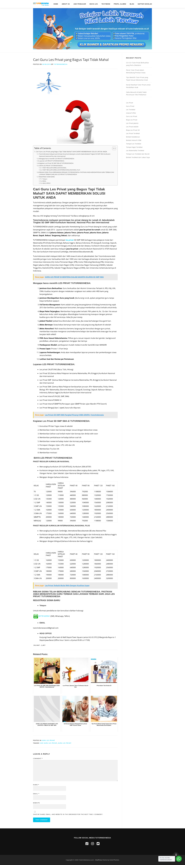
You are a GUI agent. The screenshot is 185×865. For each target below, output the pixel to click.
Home (56, 4)
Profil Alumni (120, 4)
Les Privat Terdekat (133, 133)
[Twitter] (98, 843)
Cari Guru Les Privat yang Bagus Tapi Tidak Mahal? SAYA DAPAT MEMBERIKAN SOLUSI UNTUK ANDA (71, 152)
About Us (66, 4)
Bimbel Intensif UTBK (133, 140)
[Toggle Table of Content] (113, 148)
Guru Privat (130, 106)
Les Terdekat (130, 110)
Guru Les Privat (48, 740)
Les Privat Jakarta (132, 123)
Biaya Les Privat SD (133, 130)
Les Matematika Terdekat (135, 150)
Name (36, 785)
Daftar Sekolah (145, 4)
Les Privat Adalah (132, 127)
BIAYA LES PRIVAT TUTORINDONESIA (51, 166)
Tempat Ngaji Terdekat (134, 147)
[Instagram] (92, 843)
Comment (38, 758)
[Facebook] (87, 843)
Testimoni (105, 4)
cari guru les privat (48, 743)
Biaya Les (94, 4)
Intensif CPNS (131, 113)
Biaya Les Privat (131, 120)
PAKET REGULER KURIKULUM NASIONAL (54, 168)
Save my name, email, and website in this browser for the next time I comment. (68, 814)
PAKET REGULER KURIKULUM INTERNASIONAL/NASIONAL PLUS (61, 170)
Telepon (44, 179)
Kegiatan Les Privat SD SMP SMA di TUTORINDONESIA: (56, 163)
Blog (132, 4)
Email (36, 794)
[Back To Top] (176, 855)
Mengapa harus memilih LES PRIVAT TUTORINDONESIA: (56, 159)
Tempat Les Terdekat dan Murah (138, 154)
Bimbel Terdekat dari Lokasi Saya (138, 157)
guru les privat (64, 743)
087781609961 (44, 616)
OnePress (98, 860)
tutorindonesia (60, 64)
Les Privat (129, 103)
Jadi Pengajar (79, 4)
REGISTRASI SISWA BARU (47, 177)
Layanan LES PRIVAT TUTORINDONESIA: (51, 161)
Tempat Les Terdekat (133, 144)
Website (36, 803)
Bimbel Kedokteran (133, 137)
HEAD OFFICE (46, 183)
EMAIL (44, 181)
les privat (70, 240)
